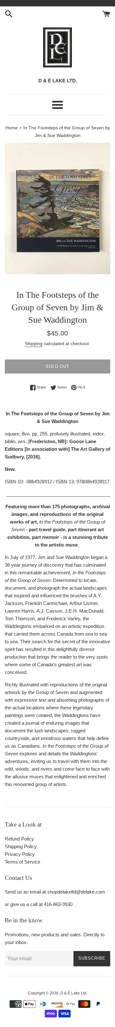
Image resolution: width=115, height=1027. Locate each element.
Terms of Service (22, 862)
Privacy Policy (20, 854)
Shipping (33, 343)
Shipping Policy (21, 846)
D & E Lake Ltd (73, 993)
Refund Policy (19, 839)
